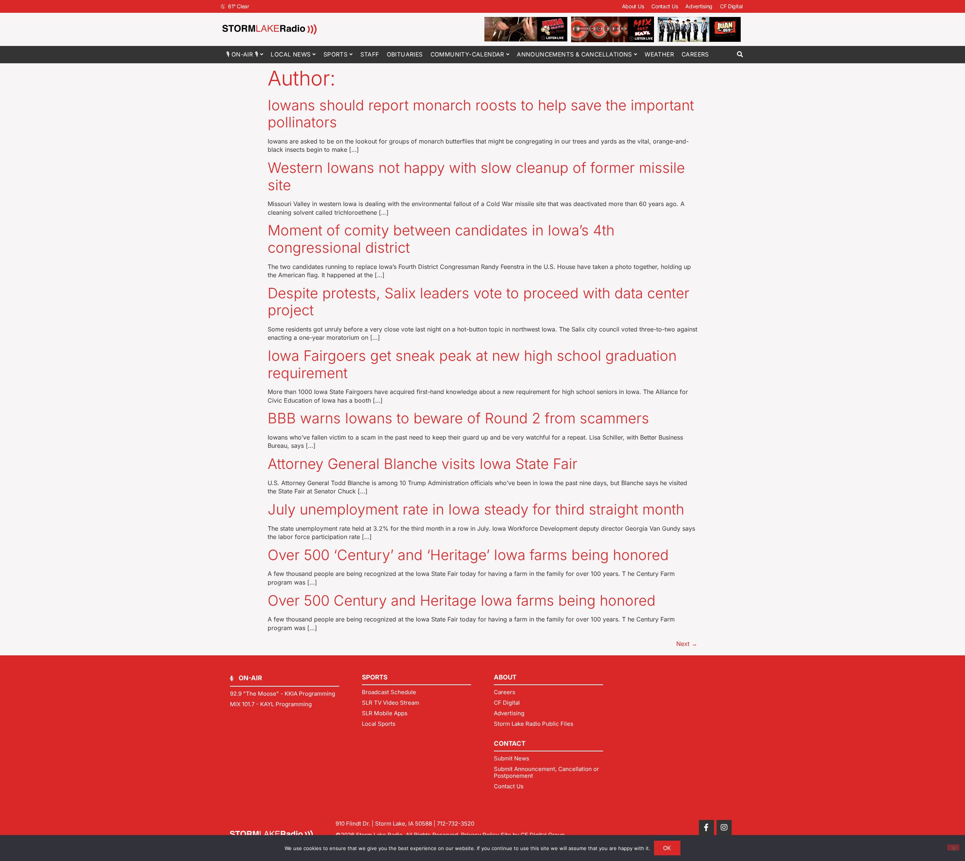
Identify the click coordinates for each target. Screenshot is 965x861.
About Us (633, 6)
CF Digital (731, 6)
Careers (695, 54)
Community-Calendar (467, 54)
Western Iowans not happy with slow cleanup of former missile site (476, 176)
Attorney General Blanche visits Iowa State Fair (422, 463)
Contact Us (664, 6)
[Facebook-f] (706, 827)
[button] (739, 54)
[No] (953, 847)
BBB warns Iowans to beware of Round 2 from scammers (458, 418)
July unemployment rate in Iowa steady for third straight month (476, 509)
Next (686, 643)
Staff (369, 54)
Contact (509, 743)
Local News (291, 54)
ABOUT (505, 677)
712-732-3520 (455, 823)
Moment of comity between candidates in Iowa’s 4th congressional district (441, 238)
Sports (335, 54)
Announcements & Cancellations (574, 54)
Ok (667, 848)
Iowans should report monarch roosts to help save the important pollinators (481, 113)
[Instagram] (724, 827)
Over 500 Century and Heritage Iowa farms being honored (462, 600)
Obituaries (405, 54)
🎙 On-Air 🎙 (242, 54)
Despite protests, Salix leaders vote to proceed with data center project (478, 301)
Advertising (698, 6)
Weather (659, 54)
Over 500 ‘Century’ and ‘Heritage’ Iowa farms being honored (468, 554)
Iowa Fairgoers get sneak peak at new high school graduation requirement (472, 364)
